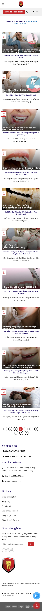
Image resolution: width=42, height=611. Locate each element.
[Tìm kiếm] (27, 12)
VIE (33, 12)
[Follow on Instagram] (8, 550)
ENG (37, 12)
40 (21, 433)
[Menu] (3, 4)
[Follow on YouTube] (12, 550)
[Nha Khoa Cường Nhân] (21, 4)
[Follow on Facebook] (4, 550)
